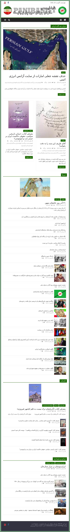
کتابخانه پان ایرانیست (48, 405)
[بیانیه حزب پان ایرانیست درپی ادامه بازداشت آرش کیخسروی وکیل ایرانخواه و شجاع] (60, 339)
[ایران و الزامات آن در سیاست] (60, 329)
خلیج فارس (14, 82)
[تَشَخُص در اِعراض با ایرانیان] (60, 310)
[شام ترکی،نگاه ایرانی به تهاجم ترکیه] (60, 265)
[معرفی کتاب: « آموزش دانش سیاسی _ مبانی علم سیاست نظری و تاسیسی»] (63, 420)
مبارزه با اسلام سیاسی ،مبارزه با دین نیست (54, 243)
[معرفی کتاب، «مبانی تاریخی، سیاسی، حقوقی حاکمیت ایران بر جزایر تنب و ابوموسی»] (18, 102)
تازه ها (56, 405)
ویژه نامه (57, 199)
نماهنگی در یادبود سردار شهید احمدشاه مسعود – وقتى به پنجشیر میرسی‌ (33, 510)
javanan (49, 148)
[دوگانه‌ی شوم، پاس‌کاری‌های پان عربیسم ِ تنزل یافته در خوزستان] (60, 300)
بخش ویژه (62, 405)
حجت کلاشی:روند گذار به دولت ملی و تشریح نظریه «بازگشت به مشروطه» (33, 275)
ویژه (62, 155)
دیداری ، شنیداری (50, 463)
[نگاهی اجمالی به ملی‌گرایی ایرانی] (60, 348)
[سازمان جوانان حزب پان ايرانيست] (65, 20)
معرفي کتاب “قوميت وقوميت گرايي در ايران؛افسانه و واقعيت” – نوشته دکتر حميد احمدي (35, 430)
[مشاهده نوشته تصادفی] (5, 20)
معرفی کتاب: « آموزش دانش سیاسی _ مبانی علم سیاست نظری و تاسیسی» (38, 420)
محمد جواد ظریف (49, 153)
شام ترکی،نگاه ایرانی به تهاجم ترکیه (43, 266)
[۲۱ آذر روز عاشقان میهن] (35, 179)
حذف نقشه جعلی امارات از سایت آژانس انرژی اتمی (37, 77)
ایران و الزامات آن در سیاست (45, 330)
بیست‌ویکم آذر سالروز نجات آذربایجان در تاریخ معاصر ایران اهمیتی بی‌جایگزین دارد (44, 217)
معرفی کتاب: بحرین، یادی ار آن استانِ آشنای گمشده (46, 440)
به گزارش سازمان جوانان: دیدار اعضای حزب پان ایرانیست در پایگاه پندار (34, 491)
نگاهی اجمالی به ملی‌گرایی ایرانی (44, 349)
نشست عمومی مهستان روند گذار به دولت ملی (53, 285)
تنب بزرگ (34, 82)
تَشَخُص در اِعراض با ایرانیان (45, 311)
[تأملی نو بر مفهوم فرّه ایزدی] (60, 319)
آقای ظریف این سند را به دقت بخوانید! (53, 144)
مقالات (63, 140)
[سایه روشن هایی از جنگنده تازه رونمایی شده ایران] (60, 358)
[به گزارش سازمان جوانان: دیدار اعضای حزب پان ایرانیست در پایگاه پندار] (60, 490)
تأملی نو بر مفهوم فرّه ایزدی (45, 320)
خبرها (63, 72)
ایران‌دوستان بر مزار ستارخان (58, 249)
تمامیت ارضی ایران (53, 150)
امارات (64, 150)
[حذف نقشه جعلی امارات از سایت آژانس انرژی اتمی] (35, 30)
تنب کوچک (29, 82)
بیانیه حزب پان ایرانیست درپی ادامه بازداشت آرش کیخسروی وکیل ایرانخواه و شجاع (30, 339)
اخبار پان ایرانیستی (60, 463)
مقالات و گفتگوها (28, 131)
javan (49, 82)
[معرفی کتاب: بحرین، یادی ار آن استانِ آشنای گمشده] (63, 439)
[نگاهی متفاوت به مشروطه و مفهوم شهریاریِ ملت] (60, 367)
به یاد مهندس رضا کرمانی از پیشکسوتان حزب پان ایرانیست (41, 500)
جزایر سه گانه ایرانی (22, 82)
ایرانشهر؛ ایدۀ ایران (60, 223)
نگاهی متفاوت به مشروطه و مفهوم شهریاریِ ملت (39, 368)
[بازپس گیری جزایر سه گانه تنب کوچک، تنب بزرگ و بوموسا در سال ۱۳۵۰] (60, 480)
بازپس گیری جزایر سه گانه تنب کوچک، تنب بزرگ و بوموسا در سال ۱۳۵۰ (34, 481)
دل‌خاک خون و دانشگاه (47, 256)
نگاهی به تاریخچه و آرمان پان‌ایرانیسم (43, 291)
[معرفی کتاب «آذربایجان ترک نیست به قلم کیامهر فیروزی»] (35, 385)
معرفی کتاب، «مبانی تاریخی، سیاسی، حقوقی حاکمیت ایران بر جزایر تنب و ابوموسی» (19, 136)
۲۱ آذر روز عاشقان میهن (55, 202)
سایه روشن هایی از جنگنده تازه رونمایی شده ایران (39, 359)
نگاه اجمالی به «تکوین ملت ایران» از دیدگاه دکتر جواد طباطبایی (49, 236)
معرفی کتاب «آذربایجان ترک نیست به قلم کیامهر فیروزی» (41, 408)
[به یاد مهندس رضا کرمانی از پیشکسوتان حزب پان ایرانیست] (62, 500)
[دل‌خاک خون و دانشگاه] (60, 255)
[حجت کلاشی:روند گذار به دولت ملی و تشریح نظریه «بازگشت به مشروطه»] (60, 274)
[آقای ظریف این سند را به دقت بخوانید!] (51, 102)
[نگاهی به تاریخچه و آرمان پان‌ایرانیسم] (60, 291)
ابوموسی (39, 82)
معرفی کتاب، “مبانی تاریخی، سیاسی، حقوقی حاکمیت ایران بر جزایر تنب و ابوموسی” (43, 449)
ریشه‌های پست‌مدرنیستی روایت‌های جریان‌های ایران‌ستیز (50, 230)
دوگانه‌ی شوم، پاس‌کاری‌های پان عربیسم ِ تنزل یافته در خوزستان (36, 301)
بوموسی (60, 150)
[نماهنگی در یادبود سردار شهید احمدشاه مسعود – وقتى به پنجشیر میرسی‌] (60, 509)
